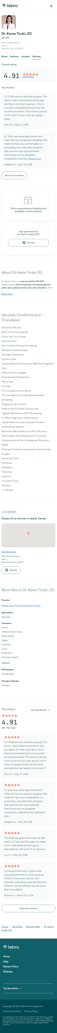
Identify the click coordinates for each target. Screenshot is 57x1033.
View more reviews (28, 908)
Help (5, 961)
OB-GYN (6, 616)
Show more (35, 158)
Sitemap (7, 971)
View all (6, 662)
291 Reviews (28, 77)
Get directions (9, 552)
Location (25, 56)
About (4, 56)
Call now (31, 242)
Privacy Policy (31, 1011)
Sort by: (39, 710)
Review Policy (10, 966)
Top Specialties (11, 988)
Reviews (36, 56)
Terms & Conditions (12, 1011)
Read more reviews (14, 175)
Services (14, 56)
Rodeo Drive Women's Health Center (21, 605)
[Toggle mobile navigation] (51, 5)
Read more (7, 294)
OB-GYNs (17, 926)
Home (5, 926)
